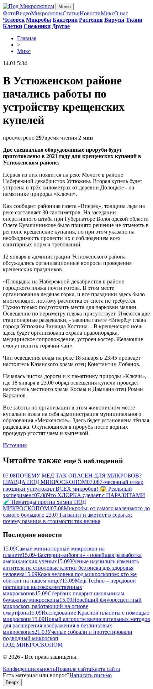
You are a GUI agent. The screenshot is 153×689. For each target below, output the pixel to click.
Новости (90, 13)
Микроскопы (47, 13)
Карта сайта (105, 669)
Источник (15, 445)
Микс (107, 13)
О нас (121, 13)
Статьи (71, 13)
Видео (23, 13)
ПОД (33, 645)
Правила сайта (73, 669)
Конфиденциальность (29, 669)
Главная (26, 38)
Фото (9, 13)
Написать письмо (90, 675)
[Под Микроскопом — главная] (28, 6)
